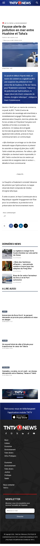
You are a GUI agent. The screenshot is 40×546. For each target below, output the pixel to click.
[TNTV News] (20, 427)
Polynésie (9, 23)
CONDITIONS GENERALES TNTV (28, 537)
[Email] (26, 226)
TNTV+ (5, 488)
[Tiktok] (28, 433)
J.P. (5, 216)
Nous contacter (9, 485)
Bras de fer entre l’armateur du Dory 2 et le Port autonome (25, 277)
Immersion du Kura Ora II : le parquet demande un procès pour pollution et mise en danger (20, 317)
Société (5, 340)
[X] (16, 226)
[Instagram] (11, 433)
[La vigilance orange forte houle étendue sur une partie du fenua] (7, 254)
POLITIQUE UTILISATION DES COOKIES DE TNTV (20, 539)
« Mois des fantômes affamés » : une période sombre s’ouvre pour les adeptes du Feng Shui (23, 265)
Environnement (21, 23)
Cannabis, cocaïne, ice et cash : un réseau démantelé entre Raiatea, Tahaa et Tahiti (19, 372)
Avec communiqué (9, 213)
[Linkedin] (21, 226)
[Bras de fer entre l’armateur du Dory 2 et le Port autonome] (7, 279)
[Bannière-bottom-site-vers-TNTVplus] (20, 399)
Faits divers (6, 367)
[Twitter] (17, 433)
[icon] (3, 23)
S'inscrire (20, 516)
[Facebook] (11, 226)
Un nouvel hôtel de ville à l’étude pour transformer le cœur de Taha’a (17, 345)
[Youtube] (34, 433)
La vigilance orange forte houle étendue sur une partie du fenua (25, 253)
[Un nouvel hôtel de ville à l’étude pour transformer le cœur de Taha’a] (20, 333)
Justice (5, 311)
